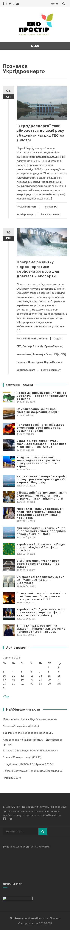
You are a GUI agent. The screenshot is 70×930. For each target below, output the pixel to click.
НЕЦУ (56, 354)
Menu (54, 3)
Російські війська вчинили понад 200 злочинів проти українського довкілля (42, 395)
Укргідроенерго (26, 214)
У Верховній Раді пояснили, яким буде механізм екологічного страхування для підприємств (42, 495)
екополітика (24, 354)
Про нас (55, 918)
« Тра (6, 696)
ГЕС (54, 206)
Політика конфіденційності (27, 918)
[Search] (42, 831)
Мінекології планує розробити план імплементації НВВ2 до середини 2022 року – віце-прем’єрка (40, 513)
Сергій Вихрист (53, 362)
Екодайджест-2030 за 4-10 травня (23, 764)
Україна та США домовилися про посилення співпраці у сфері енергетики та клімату (41, 612)
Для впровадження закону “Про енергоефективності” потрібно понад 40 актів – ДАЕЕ (41, 531)
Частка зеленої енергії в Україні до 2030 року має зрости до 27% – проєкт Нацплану (42, 479)
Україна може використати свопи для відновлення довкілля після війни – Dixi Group (41, 443)
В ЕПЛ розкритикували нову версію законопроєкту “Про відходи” (38, 563)
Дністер (27, 346)
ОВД (63, 354)
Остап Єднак (35, 362)
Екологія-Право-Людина (47, 346)
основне (22, 362)
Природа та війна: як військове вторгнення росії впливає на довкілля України (40, 427)
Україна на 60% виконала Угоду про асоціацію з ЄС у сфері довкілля (41, 547)
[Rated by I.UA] (18, 898)
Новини (43, 338)
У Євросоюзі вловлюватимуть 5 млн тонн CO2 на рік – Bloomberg (40, 579)
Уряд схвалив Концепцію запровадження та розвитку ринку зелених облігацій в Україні (38, 462)
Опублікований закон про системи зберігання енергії (38, 410)
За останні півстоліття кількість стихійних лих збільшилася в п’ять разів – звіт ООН (42, 596)
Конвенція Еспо (42, 354)
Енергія (32, 206)
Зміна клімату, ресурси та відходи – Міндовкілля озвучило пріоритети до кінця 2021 (41, 628)
